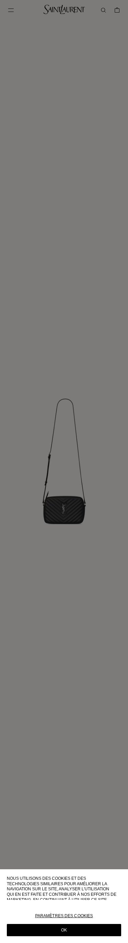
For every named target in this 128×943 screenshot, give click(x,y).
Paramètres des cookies (64, 915)
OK (64, 930)
